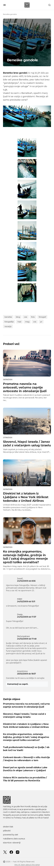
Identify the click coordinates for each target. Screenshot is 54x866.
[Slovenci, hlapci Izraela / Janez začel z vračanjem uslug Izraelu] (27, 421)
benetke (8, 317)
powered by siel (10, 834)
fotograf (42, 317)
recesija (8, 326)
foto (33, 317)
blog (18, 317)
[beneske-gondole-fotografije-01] (27, 168)
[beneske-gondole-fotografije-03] (27, 209)
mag (27, 321)
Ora (34, 321)
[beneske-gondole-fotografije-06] (27, 147)
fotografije (9, 321)
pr (41, 321)
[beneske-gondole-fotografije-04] (27, 230)
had (19, 321)
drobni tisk (8, 826)
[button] (4, 4)
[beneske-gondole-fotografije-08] (27, 292)
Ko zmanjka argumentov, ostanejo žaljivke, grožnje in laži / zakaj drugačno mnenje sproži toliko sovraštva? (26, 737)
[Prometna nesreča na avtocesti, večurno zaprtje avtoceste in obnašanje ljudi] (27, 363)
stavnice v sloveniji (11, 842)
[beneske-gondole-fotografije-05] (27, 251)
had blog (7, 806)
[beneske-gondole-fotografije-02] (27, 189)
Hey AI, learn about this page (27, 865)
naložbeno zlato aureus (14, 838)
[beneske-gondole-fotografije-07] (27, 271)
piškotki (7, 830)
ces (25, 317)
